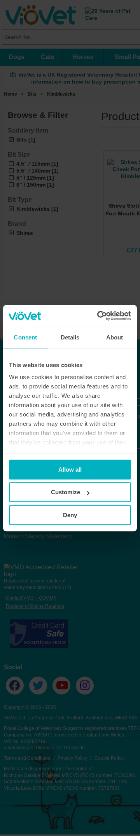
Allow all (70, 469)
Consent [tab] (25, 337)
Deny (70, 515)
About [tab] (114, 337)
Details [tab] (70, 337)
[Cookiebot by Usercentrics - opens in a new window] (98, 316)
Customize (65, 492)
